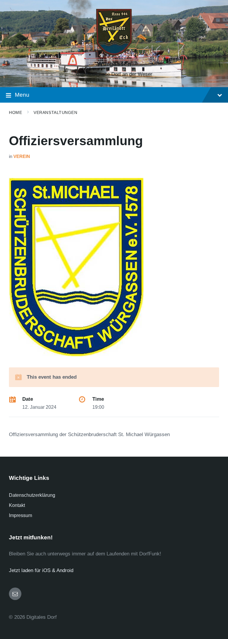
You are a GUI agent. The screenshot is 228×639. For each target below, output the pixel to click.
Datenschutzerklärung (32, 495)
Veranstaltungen (55, 112)
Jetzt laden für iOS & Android (41, 570)
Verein (21, 156)
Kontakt (17, 505)
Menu (22, 95)
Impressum (20, 515)
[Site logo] (114, 54)
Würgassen (114, 64)
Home (15, 112)
